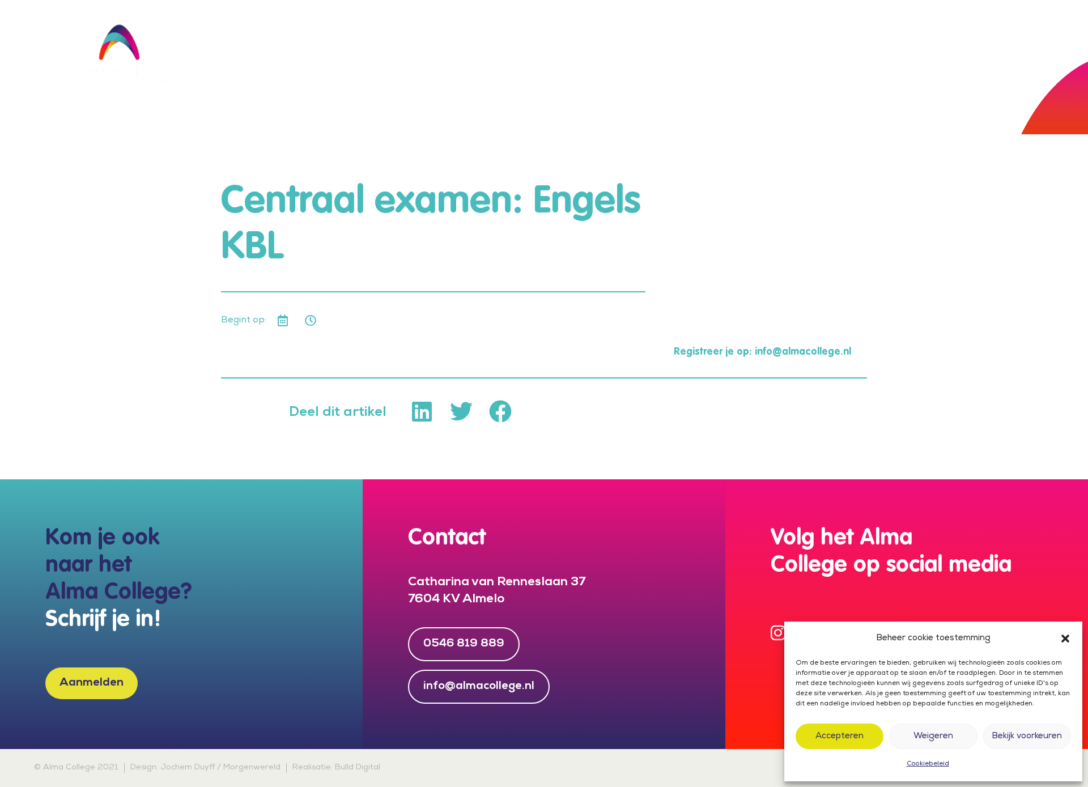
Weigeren (933, 736)
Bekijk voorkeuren (1027, 736)
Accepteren (839, 736)
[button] (1065, 638)
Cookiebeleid (928, 764)
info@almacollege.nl (803, 352)
